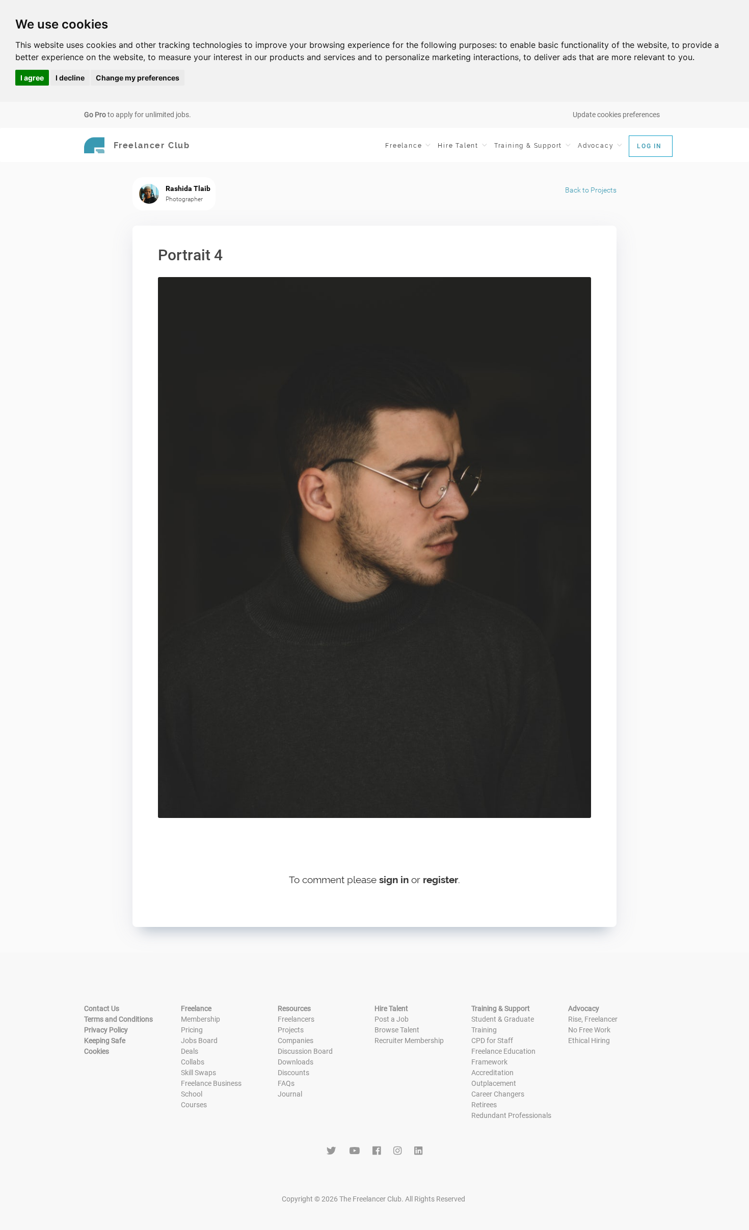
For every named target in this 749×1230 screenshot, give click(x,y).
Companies (295, 1040)
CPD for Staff (492, 1040)
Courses (194, 1105)
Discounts (293, 1073)
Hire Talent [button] (459, 145)
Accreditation (492, 1073)
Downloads (295, 1062)
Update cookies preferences (616, 115)
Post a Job (391, 1019)
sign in (394, 879)
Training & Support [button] (529, 145)
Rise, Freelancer (593, 1019)
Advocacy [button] (597, 145)
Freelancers (296, 1019)
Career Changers (497, 1094)
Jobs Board (199, 1040)
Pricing (192, 1030)
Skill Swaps (198, 1073)
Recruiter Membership (409, 1040)
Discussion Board (305, 1051)
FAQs (286, 1083)
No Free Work (589, 1030)
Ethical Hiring (589, 1040)
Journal (290, 1094)
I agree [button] (32, 77)
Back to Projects (591, 190)
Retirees (484, 1105)
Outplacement (493, 1083)
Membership (200, 1019)
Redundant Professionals (511, 1115)
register (440, 879)
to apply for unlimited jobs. (137, 115)
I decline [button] (70, 77)
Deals (189, 1051)
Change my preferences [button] (137, 77)
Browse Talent (396, 1030)
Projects (291, 1030)
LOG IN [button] (649, 146)
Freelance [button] (404, 145)
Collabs (192, 1062)
